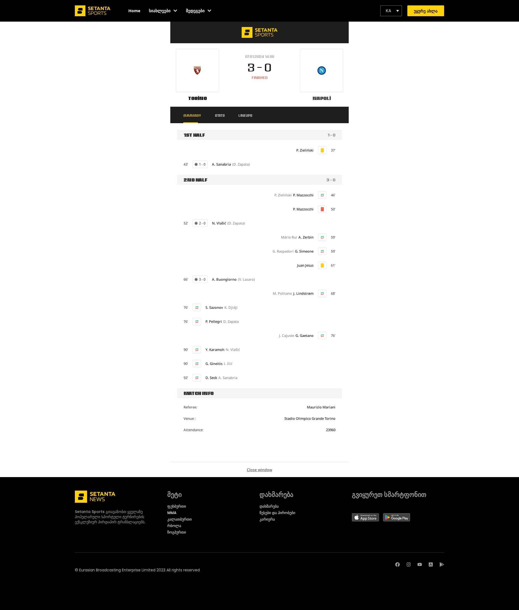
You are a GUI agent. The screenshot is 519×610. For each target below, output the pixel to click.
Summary (192, 115)
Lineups (245, 115)
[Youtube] (419, 564)
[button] (391, 10)
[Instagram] (408, 564)
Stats (220, 115)
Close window (259, 469)
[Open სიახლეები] (175, 11)
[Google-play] (442, 564)
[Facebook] (397, 564)
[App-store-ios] (430, 564)
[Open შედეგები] (209, 11)
